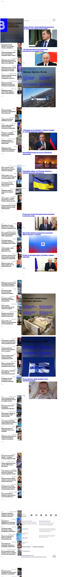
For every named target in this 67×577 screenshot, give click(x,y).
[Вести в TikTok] (55, 515)
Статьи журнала (26, 551)
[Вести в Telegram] (41, 515)
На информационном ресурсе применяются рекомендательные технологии (34, 556)
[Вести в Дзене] (31, 515)
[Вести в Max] (36, 515)
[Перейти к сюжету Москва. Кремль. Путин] (38, 97)
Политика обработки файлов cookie (27, 555)
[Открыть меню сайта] (54, 19)
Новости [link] (26, 20)
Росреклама (23, 543)
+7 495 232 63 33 (24, 538)
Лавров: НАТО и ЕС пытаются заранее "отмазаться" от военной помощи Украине (12, 24)
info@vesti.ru (23, 534)
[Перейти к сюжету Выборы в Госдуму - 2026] (38, 367)
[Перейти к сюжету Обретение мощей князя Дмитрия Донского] (38, 325)
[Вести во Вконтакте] (46, 515)
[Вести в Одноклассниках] (51, 515)
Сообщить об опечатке (26, 546)
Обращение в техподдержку (38, 546)
